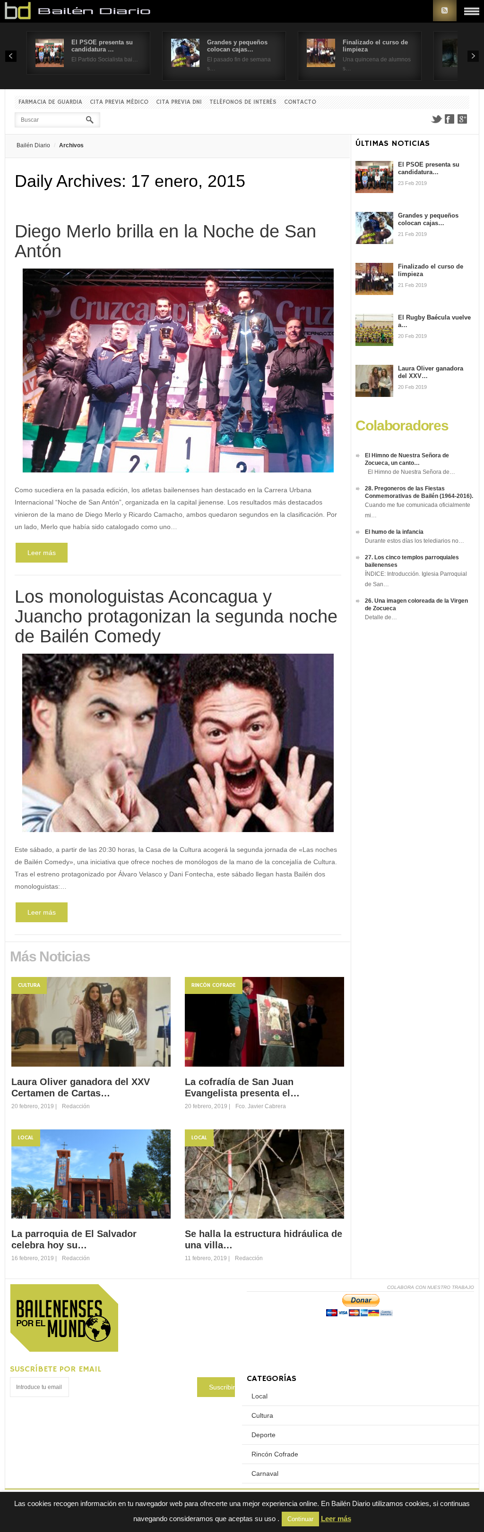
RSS (445, 10)
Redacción (76, 1106)
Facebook (449, 119)
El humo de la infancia (394, 532)
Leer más (41, 552)
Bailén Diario (33, 145)
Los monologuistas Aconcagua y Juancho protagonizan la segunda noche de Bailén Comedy (176, 616)
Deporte (263, 1435)
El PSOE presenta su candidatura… (428, 168)
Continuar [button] (300, 1519)
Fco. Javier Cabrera (260, 1106)
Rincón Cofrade (213, 985)
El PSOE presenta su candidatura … (102, 46)
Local (26, 1137)
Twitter (436, 119)
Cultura (29, 985)
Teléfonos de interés (243, 102)
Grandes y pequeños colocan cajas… (237, 46)
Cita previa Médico (119, 102)
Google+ (462, 119)
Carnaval (264, 1473)
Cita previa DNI (179, 102)
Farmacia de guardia (50, 102)
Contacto (300, 102)
